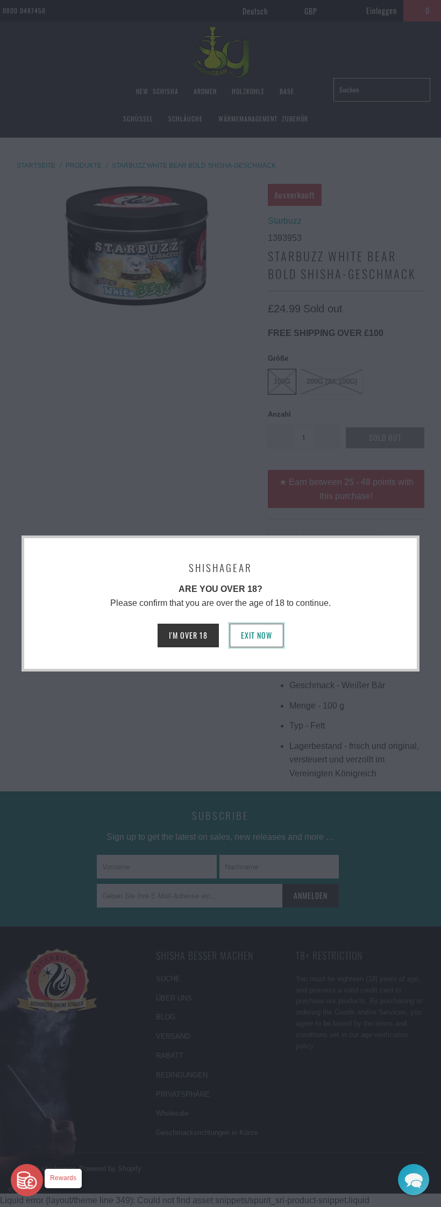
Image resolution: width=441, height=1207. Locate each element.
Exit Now (256, 635)
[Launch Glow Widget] (27, 1180)
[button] (413, 1179)
